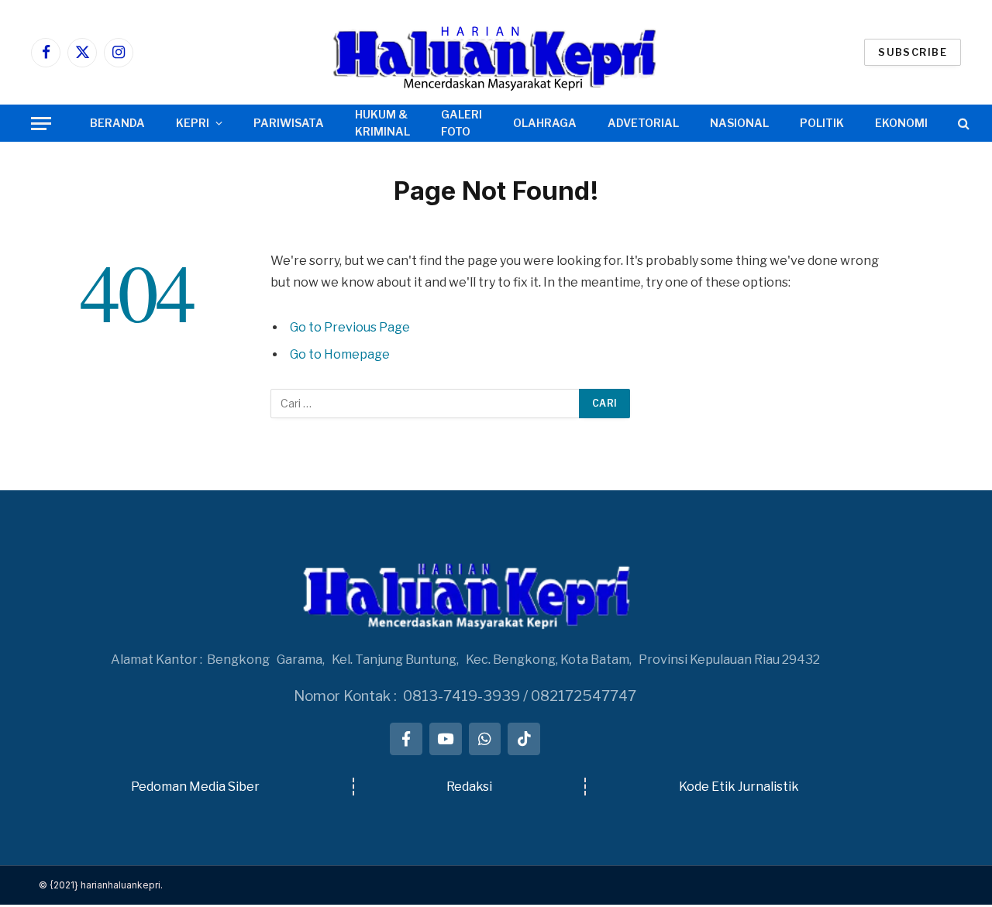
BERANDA (117, 122)
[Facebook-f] (406, 739)
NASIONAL (739, 122)
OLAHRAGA (545, 122)
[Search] (962, 123)
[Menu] (41, 123)
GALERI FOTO (461, 123)
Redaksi (469, 786)
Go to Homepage (340, 354)
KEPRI (192, 122)
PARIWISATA (288, 122)
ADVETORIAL (643, 122)
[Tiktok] (524, 739)
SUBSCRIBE (912, 52)
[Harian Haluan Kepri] (496, 52)
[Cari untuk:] (425, 403)
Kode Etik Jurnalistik (739, 786)
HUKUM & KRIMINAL (382, 123)
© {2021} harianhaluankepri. (101, 885)
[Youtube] (445, 739)
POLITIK (822, 122)
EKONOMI (901, 122)
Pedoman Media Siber (195, 786)
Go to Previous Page (350, 327)
